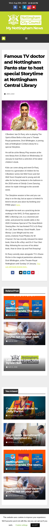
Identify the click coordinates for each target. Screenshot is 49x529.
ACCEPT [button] (35, 525)
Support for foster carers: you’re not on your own (23, 335)
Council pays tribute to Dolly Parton (21, 410)
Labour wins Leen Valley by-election (23, 361)
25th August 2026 (16, 442)
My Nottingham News (24, 28)
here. (18, 205)
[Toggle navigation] (26, 38)
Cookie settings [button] (22, 525)
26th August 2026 (16, 415)
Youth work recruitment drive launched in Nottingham (23, 438)
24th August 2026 (16, 496)
